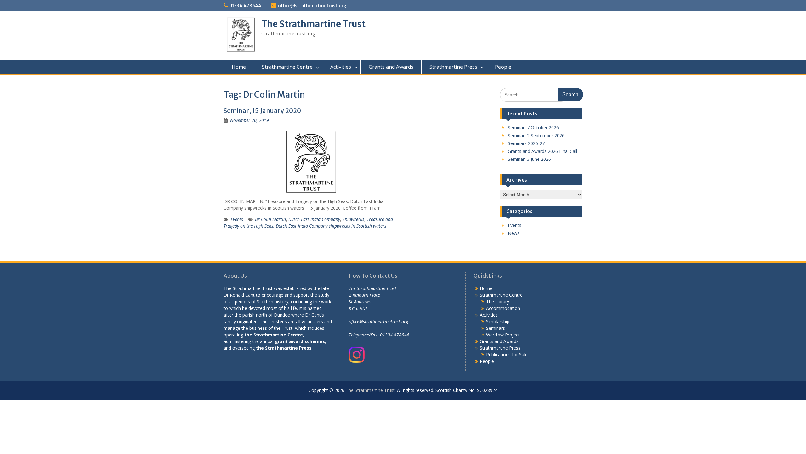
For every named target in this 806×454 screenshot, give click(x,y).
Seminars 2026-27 (526, 143)
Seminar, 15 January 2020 (262, 110)
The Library (497, 302)
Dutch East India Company (314, 219)
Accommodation (503, 308)
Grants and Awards (391, 66)
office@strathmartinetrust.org (312, 6)
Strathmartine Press (453, 66)
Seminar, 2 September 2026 (536, 135)
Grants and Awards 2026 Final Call (542, 151)
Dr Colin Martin (270, 219)
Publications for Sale (507, 355)
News (513, 233)
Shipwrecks (353, 219)
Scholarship (497, 321)
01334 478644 (245, 6)
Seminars (495, 328)
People (503, 66)
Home (239, 66)
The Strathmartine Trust (313, 24)
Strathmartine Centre (287, 66)
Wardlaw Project (503, 335)
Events (237, 219)
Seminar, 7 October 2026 (533, 128)
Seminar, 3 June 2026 (529, 159)
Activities (340, 66)
